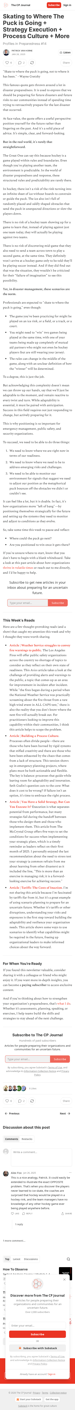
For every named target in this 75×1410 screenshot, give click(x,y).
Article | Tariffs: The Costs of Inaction (35, 887)
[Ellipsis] (70, 1172)
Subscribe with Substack (40, 1348)
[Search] (68, 1259)
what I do (63, 1003)
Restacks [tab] (27, 1139)
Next (63, 1113)
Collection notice (58, 1392)
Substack (22, 1405)
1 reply (19, 1224)
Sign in (67, 5)
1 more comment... (14, 1240)
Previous (14, 1113)
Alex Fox (16, 1173)
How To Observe (15, 1269)
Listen (67, 52)
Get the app (52, 1399)
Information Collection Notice (49, 1360)
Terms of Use (57, 1356)
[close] (64, 1279)
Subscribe (54, 5)
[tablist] (18, 1139)
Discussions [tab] (31, 1259)
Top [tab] (7, 1259)
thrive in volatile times (18, 567)
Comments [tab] (11, 1139)
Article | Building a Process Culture (33, 736)
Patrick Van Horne (22, 50)
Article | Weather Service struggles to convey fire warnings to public (39, 648)
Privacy (36, 1392)
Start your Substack (30, 1399)
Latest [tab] (16, 1259)
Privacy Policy (39, 1363)
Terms (45, 1392)
